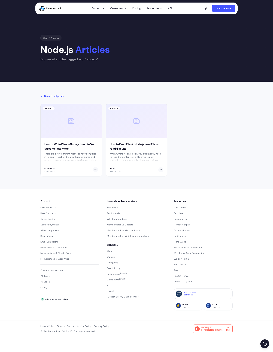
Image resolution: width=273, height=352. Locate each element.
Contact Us (116, 279)
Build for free (223, 8)
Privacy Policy (47, 326)
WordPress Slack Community (189, 253)
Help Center (180, 264)
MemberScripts (182, 224)
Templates (179, 213)
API (170, 8)
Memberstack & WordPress (54, 258)
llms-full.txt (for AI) (183, 281)
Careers (111, 256)
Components (180, 219)
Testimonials (113, 213)
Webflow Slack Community (188, 247)
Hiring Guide (180, 241)
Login (205, 8)
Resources (152, 8)
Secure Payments (49, 224)
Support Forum (182, 258)
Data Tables (46, 236)
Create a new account (52, 270)
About (110, 251)
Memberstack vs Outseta (120, 224)
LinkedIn (111, 291)
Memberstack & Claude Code (55, 253)
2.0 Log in (45, 276)
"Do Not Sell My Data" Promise (123, 296)
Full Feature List (48, 207)
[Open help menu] (264, 343)
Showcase (112, 207)
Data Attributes (182, 230)
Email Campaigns (49, 241)
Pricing (136, 8)
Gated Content (48, 219)
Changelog (112, 262)
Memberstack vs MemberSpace (123, 230)
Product (96, 8)
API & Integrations (49, 230)
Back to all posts (54, 96)
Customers (117, 8)
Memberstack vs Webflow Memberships (128, 236)
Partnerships (117, 274)
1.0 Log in (45, 281)
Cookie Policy (84, 326)
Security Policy (101, 326)
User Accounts (48, 213)
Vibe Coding (180, 207)
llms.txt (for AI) (181, 275)
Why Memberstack (117, 219)
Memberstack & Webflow (53, 247)
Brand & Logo (114, 268)
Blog (45, 37)
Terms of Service (66, 326)
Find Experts (180, 236)
